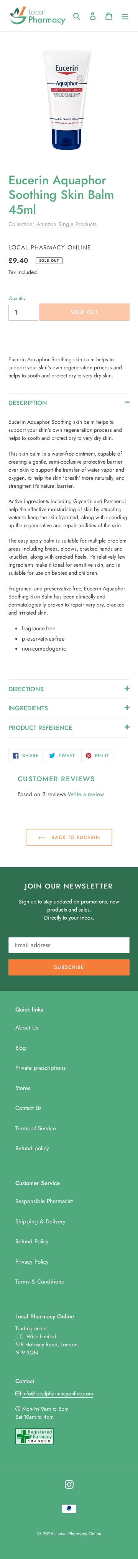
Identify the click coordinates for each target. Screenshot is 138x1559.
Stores (22, 1088)
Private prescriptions (40, 1068)
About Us (26, 1027)
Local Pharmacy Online (78, 1533)
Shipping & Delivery (40, 1221)
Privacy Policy (32, 1261)
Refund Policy (32, 1241)
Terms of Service (35, 1128)
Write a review (86, 794)
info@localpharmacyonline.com (57, 1393)
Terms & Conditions (39, 1281)
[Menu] (125, 16)
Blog (20, 1048)
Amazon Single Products (66, 224)
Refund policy (32, 1148)
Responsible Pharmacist (44, 1201)
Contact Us (28, 1108)
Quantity (17, 298)
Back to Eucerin (74, 837)
